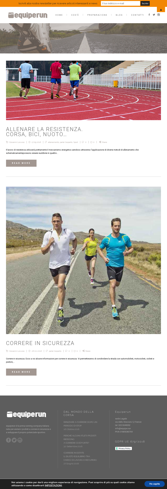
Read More (21, 163)
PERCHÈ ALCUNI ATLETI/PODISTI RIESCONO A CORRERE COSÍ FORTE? (80, 439)
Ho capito (154, 483)
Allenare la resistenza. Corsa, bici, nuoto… (44, 131)
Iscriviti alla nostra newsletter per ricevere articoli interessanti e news (58, 3)
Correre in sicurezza (40, 343)
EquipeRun (14, 38)
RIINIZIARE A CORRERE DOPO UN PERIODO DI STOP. (80, 424)
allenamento (53, 142)
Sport (75, 142)
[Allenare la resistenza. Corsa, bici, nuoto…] (83, 90)
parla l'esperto (66, 142)
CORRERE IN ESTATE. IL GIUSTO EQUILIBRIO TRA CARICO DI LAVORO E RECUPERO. (80, 456)
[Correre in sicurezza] (83, 260)
